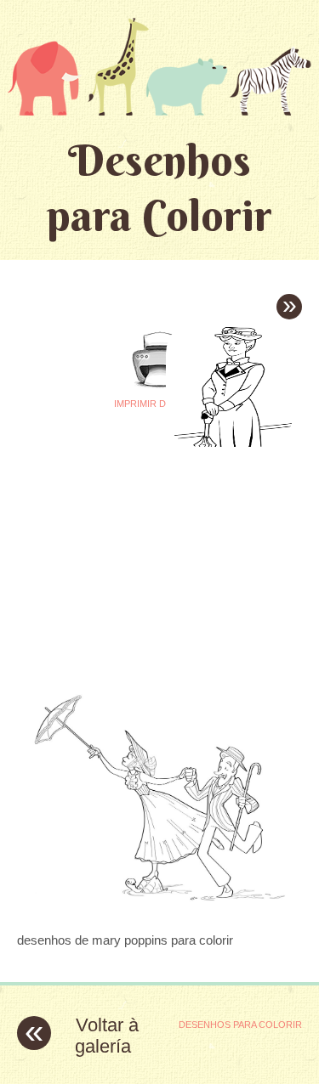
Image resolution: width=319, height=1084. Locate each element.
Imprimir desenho (159, 403)
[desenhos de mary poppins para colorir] (159, 907)
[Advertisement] (160, 554)
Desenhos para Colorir (159, 188)
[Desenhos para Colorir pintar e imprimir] (159, 66)
